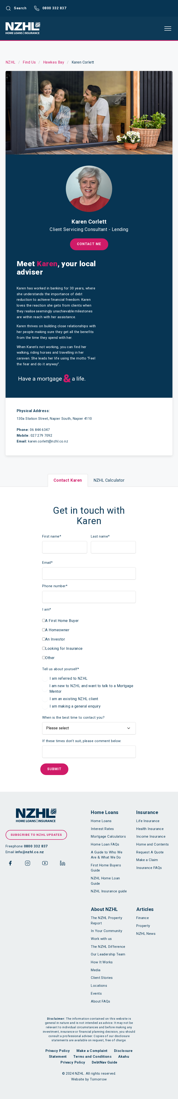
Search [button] (19, 8)
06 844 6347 (40, 430)
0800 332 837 (53, 8)
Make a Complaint (91, 1051)
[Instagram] (27, 864)
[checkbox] (62, 638)
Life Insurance (147, 821)
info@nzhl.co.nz (29, 852)
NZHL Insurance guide (109, 891)
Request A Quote (150, 852)
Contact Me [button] (89, 244)
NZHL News (146, 934)
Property (143, 926)
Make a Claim (147, 860)
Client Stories (102, 978)
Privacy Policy (57, 1051)
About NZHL (104, 909)
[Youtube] (45, 864)
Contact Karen (68, 480)
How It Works (102, 962)
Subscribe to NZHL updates (36, 834)
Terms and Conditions (92, 1056)
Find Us (29, 62)
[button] (167, 28)
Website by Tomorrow (89, 1079)
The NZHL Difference (108, 947)
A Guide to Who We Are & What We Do (106, 855)
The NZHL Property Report (106, 920)
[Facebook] (10, 864)
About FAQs (100, 1001)
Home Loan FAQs (105, 844)
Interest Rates (102, 829)
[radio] (89, 678)
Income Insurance (150, 836)
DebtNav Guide (105, 1062)
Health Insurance (150, 829)
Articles (145, 909)
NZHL (11, 62)
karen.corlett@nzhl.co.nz (48, 441)
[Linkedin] (62, 864)
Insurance (147, 812)
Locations (99, 986)
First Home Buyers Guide (106, 868)
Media (95, 970)
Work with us (101, 939)
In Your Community (106, 931)
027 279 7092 (41, 435)
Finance (142, 918)
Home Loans (105, 812)
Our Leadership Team (108, 954)
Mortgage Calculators (108, 836)
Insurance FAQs (149, 868)
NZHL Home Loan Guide (105, 881)
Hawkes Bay (53, 62)
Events (96, 993)
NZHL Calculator (109, 480)
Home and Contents (152, 844)
